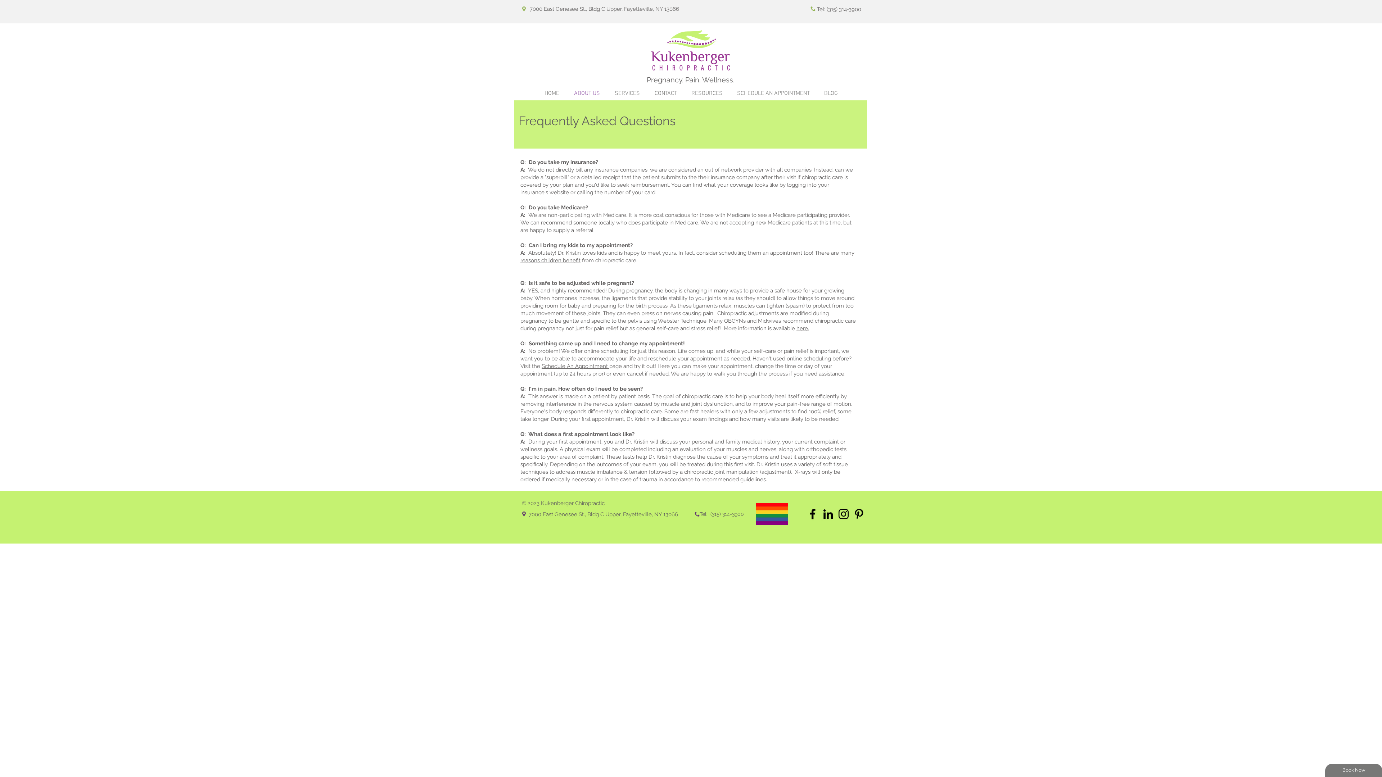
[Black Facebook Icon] (812, 514)
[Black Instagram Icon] (843, 514)
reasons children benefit (550, 260)
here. (802, 328)
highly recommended (578, 290)
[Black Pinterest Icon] (859, 514)
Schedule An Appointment (575, 366)
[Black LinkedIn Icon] (828, 514)
